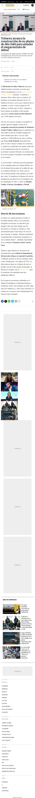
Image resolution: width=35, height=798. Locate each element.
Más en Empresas (10, 600)
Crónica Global (6, 723)
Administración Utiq (8, 771)
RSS (3, 762)
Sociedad (5, 695)
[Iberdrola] (26, 9)
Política (4, 692)
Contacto (5, 757)
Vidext (21, 1)
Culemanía (5, 728)
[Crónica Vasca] (10, 5)
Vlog (17, 1)
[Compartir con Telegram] (12, 301)
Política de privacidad (9, 768)
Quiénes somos (6, 751)
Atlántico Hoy (6, 734)
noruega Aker (24, 269)
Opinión (4, 697)
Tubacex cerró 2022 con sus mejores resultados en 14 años (15, 80)
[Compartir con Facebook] (2, 301)
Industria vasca (10, 1)
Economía (5, 686)
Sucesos (4, 703)
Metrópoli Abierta (7, 726)
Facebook (5, 782)
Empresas (5, 689)
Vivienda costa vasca (29, 1)
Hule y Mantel (6, 740)
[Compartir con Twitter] (5, 301)
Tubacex (6, 67)
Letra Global (6, 731)
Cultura (4, 700)
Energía (12, 67)
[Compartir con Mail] (15, 301)
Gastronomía (6, 706)
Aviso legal (5, 759)
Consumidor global (8, 737)
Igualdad (5, 712)
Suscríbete (5, 754)
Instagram (5, 791)
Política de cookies (8, 765)
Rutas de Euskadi (7, 709)
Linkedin (4, 788)
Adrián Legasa (5, 71)
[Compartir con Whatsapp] (9, 301)
